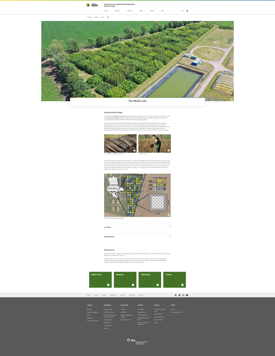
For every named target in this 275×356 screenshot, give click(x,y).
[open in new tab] (175, 295)
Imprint (89, 295)
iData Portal (132, 295)
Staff (88, 315)
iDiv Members (107, 322)
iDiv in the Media (158, 319)
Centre (105, 10)
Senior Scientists (108, 319)
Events (173, 309)
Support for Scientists (92, 312)
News (162, 10)
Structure (89, 309)
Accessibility (113, 295)
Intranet (141, 295)
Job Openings (141, 309)
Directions (122, 295)
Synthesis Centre (108, 309)
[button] (134, 150)
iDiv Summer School (126, 319)
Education (129, 10)
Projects (96, 17)
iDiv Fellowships (108, 325)
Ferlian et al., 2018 (142, 119)
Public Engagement (159, 317)
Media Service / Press (176, 312)
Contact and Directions (93, 320)
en (183, 10)
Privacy (96, 295)
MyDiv (102, 17)
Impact (152, 10)
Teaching (123, 309)
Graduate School (142, 312)
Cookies (104, 295)
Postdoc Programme (143, 315)
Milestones (90, 318)
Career (141, 10)
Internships (123, 312)
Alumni (156, 322)
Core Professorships (109, 312)
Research (117, 10)
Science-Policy (158, 314)
